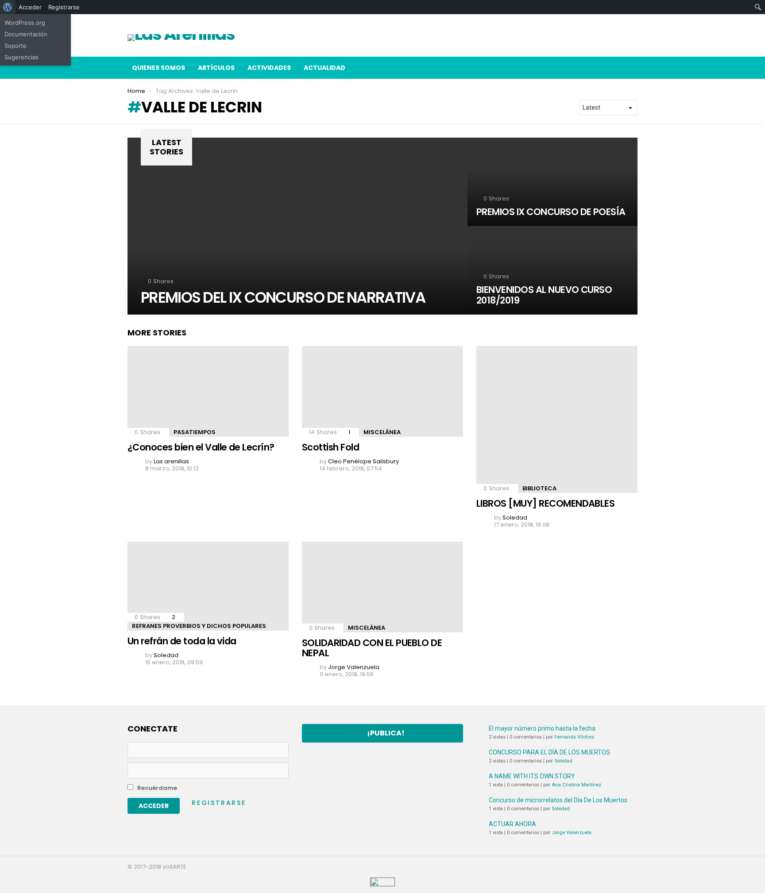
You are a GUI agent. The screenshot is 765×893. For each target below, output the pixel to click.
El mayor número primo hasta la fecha (542, 728)
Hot (624, 39)
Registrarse (219, 802)
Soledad (563, 761)
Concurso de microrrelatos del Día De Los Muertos (558, 800)
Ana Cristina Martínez (576, 785)
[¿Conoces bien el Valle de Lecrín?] (208, 391)
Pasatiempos (195, 432)
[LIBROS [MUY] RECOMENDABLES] (557, 419)
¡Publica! (386, 733)
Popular (613, 39)
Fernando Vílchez (574, 737)
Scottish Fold (330, 447)
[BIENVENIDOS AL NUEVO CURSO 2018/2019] (553, 270)
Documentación (25, 34)
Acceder (30, 7)
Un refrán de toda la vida (182, 641)
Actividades (269, 67)
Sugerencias (21, 57)
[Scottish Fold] (382, 391)
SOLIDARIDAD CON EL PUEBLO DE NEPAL (372, 648)
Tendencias (635, 39)
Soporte (15, 45)
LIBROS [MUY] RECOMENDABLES (545, 503)
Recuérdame (156, 788)
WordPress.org (24, 22)
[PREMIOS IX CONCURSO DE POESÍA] (553, 182)
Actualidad (324, 67)
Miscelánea (382, 432)
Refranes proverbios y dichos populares (199, 626)
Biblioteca (539, 488)
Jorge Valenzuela (571, 832)
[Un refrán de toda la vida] (208, 586)
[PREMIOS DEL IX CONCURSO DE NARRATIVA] (298, 226)
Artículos (602, 39)
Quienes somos (158, 67)
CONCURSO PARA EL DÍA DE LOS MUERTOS (549, 752)
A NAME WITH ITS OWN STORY (532, 776)
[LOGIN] (630, 68)
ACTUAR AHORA (512, 824)
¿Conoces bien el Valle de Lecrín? (201, 447)
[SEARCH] (612, 68)
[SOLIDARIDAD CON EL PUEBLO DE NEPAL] (382, 587)
